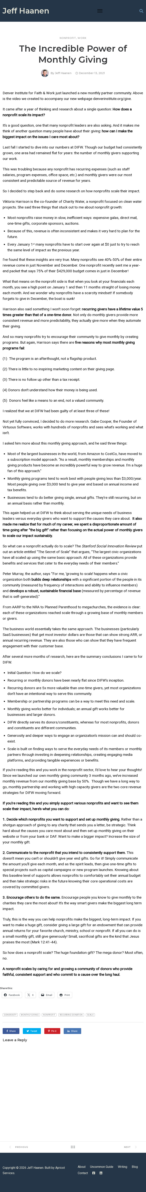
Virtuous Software (17, 427)
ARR (133, 634)
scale (90, 1015)
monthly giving (30, 1015)
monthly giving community (67, 775)
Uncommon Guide (101, 1167)
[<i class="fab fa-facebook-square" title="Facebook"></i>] (93, 1173)
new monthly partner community (105, 93)
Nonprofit (68, 38)
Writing (122, 1167)
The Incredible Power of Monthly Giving (73, 54)
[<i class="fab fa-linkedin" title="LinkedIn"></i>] (101, 1173)
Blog (135, 1167)
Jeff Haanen (26, 10)
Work (82, 38)
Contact (83, 1173)
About (82, 1167)
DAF (52, 836)
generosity (10, 1015)
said (27, 207)
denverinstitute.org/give (112, 99)
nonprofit (49, 1015)
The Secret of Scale (53, 552)
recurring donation (71, 1015)
